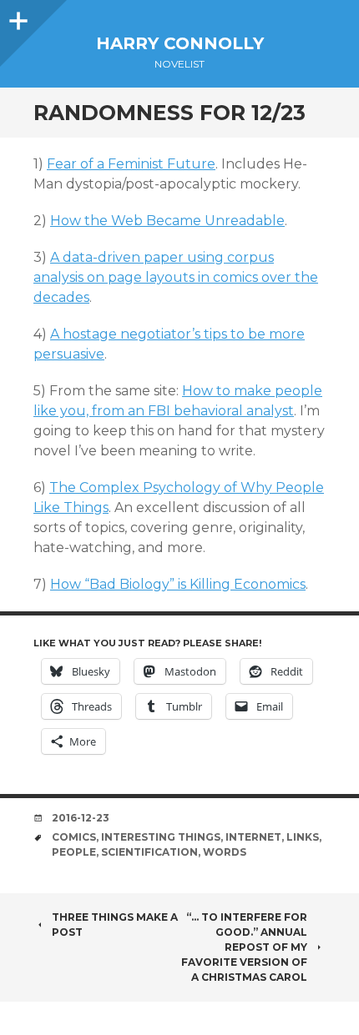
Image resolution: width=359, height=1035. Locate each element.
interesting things (160, 837)
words (224, 852)
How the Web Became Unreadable (167, 221)
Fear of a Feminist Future (131, 164)
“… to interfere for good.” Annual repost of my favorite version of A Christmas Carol (244, 947)
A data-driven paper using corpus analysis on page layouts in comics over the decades (175, 277)
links (302, 837)
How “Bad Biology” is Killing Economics (178, 584)
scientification (149, 852)
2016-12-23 (80, 817)
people (74, 852)
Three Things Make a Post (115, 924)
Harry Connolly (180, 43)
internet (253, 837)
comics (74, 837)
